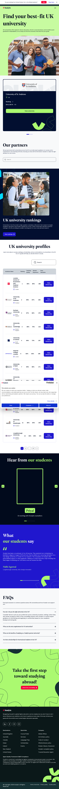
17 (33, 610)
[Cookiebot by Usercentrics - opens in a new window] (47, 383)
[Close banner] (56, 382)
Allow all (48, 405)
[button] (27, 134)
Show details (50, 401)
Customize (28, 405)
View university (29, 111)
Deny (10, 405)
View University (11, 191)
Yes (44, 2)
